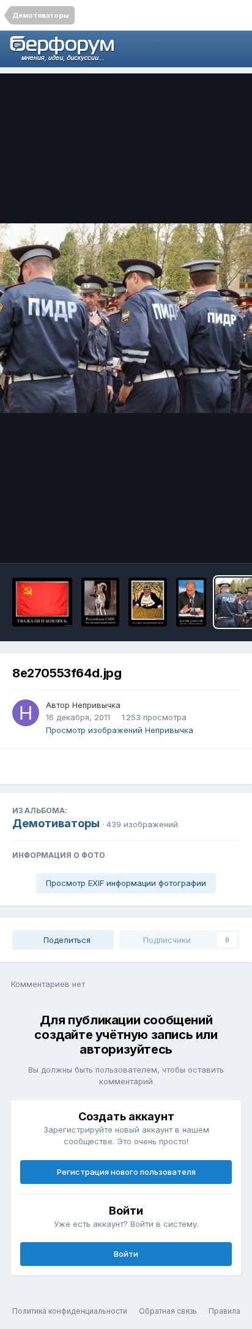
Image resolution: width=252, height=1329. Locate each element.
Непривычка (96, 705)
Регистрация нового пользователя (126, 1172)
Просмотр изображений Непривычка (119, 730)
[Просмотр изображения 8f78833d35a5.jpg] (147, 602)
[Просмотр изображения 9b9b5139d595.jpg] (100, 602)
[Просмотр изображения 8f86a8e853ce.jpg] (191, 602)
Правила (224, 1311)
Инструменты (196, 541)
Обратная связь (168, 1311)
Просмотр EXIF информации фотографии (126, 883)
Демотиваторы (56, 823)
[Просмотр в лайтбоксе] (126, 317)
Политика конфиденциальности (69, 1311)
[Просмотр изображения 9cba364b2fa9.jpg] (42, 602)
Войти (126, 1254)
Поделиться (66, 940)
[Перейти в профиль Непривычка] (25, 712)
